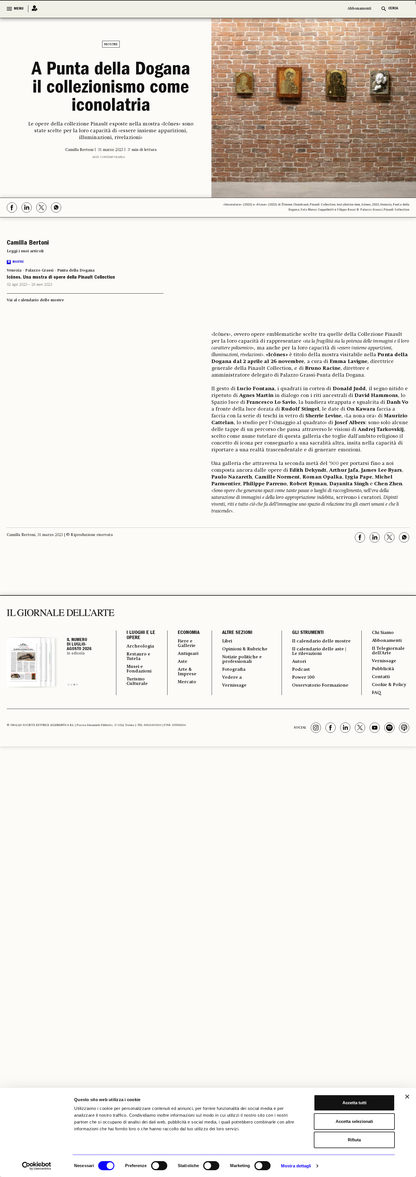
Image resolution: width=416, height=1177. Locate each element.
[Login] (33, 8)
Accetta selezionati (354, 1121)
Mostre (111, 44)
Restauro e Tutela (138, 656)
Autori (299, 661)
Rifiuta (354, 1139)
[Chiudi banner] (407, 1097)
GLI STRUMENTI (308, 633)
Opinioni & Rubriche (244, 649)
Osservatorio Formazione (320, 685)
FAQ (376, 693)
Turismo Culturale (137, 681)
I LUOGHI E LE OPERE (140, 636)
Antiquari (188, 653)
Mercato (187, 682)
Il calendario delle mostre (321, 641)
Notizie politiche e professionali (242, 659)
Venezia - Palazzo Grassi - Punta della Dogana (51, 270)
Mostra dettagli (296, 1165)
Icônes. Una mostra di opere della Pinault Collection (61, 277)
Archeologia (140, 646)
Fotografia (233, 669)
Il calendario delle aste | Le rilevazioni (319, 651)
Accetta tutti (354, 1102)
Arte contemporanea (108, 157)
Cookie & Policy (389, 685)
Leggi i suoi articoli (25, 251)
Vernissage (234, 685)
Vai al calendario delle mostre (35, 300)
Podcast (301, 669)
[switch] (159, 1165)
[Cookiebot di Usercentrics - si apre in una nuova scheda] (36, 1166)
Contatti (381, 677)
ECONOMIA (189, 633)
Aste (182, 661)
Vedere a (232, 677)
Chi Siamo (383, 633)
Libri (227, 641)
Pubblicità (383, 669)
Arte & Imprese (187, 671)
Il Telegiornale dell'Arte (388, 650)
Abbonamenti (359, 8)
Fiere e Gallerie (187, 643)
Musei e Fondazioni (138, 669)
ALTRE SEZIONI (237, 633)
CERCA (393, 8)
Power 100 (303, 677)
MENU (18, 9)
